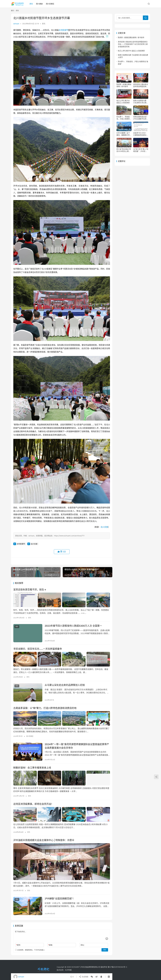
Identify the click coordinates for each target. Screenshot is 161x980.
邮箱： (51, 945)
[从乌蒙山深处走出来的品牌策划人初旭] (27, 692)
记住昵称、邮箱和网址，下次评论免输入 (31, 950)
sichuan (16, 24)
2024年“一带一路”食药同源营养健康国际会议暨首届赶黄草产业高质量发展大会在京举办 (77, 746)
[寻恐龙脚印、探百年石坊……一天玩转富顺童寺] (61, 659)
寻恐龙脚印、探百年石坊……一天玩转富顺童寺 (37, 648)
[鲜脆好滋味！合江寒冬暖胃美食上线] (61, 778)
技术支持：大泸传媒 (64, 970)
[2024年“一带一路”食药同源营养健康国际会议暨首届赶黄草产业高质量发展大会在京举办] (27, 752)
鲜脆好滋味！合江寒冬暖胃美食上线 (32, 767)
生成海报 (84, 977)
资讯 (31, 4)
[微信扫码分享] (92, 977)
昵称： (19, 945)
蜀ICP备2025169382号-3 (117, 967)
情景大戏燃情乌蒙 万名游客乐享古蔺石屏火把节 (140, 101)
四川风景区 (50, 4)
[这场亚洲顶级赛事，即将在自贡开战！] (61, 814)
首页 (12, 10)
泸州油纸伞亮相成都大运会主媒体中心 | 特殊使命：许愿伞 (43, 840)
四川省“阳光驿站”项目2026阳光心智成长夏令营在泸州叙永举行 (123, 150)
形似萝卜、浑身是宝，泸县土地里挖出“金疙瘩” (123, 118)
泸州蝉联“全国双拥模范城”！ (60, 898)
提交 (104, 950)
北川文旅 (104, 527)
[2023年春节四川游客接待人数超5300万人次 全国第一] (27, 633)
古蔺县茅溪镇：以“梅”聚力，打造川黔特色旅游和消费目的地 (44, 708)
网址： (83, 945)
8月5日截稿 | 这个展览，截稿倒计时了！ (123, 134)
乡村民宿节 (63, 30)
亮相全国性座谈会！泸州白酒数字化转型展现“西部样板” (140, 118)
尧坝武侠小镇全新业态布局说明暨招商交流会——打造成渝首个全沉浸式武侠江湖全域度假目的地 (133, 44)
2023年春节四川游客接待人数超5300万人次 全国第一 (73, 625)
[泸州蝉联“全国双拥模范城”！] (27, 906)
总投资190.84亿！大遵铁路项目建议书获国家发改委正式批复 (140, 134)
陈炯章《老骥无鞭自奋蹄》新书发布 (131, 37)
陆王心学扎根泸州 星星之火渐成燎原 (131, 51)
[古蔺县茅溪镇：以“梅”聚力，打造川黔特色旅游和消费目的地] (61, 718)
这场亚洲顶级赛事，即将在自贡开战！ (33, 804)
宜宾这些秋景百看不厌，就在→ (29, 589)
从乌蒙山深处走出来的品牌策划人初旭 (65, 685)
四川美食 (39, 4)
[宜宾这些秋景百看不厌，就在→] (61, 600)
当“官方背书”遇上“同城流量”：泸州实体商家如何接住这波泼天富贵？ (140, 150)
